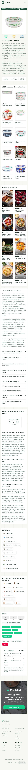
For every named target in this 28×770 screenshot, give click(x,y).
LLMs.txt (4, 762)
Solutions (4, 733)
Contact (4, 750)
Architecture (5, 736)
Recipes (17, 736)
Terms (14, 762)
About (3, 745)
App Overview (18, 731)
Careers (4, 748)
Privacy (10, 762)
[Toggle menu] (24, 2)
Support (17, 738)
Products (17, 733)
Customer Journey (6, 731)
